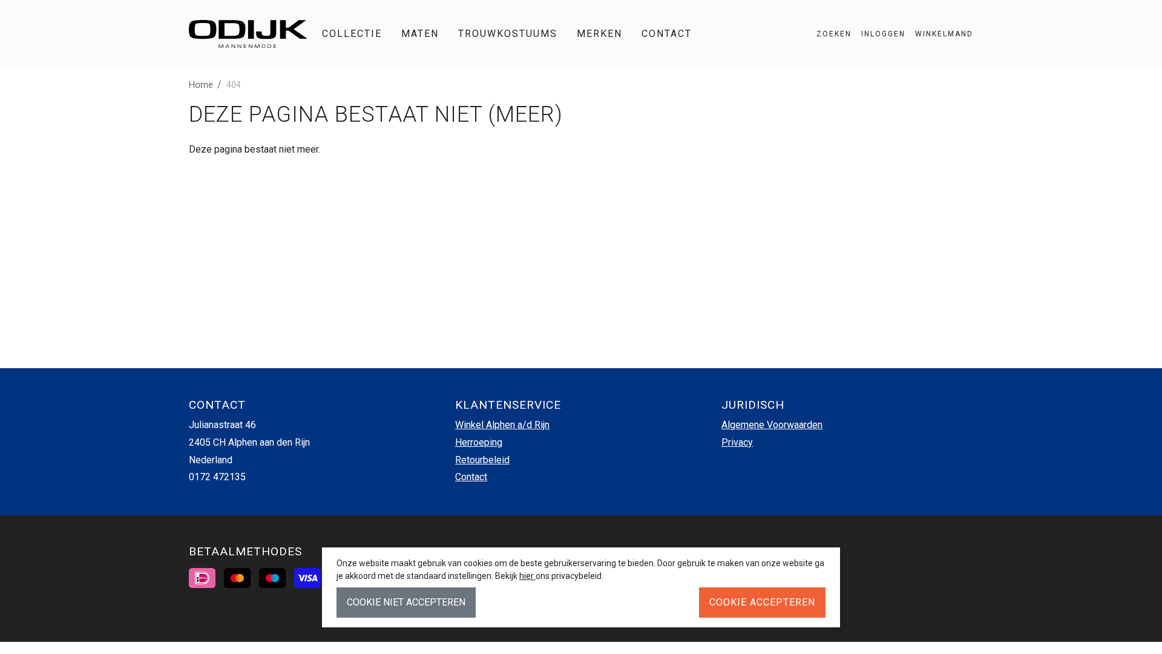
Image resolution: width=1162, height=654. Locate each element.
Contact (667, 33)
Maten (420, 33)
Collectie (352, 33)
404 (233, 85)
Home (200, 85)
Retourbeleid (482, 460)
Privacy (737, 442)
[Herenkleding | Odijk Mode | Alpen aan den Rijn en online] (248, 34)
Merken (599, 33)
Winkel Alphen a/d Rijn (502, 425)
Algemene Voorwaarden (771, 425)
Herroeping (478, 442)
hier (527, 576)
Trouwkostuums (507, 33)
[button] (939, 33)
